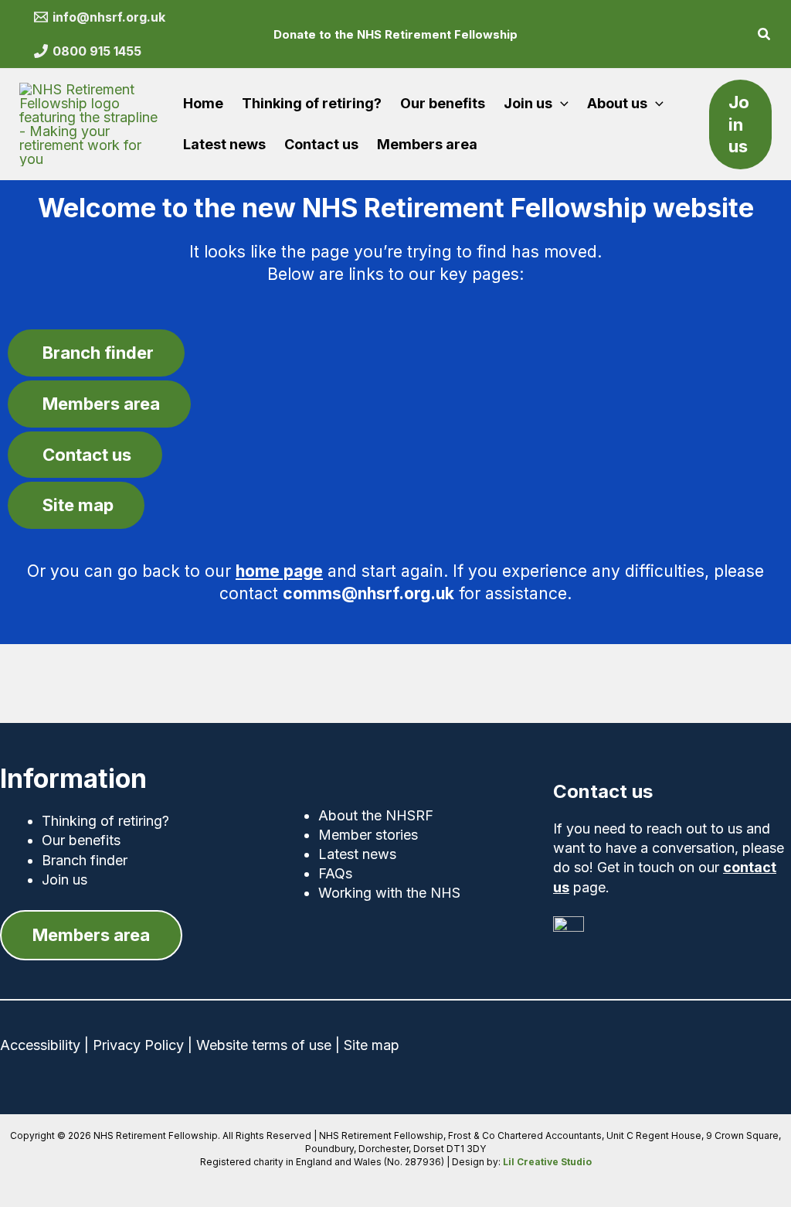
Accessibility (40, 1045)
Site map (371, 1045)
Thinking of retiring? (105, 821)
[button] (765, 36)
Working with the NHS (389, 893)
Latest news (357, 854)
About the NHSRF (375, 815)
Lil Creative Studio (547, 1162)
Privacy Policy (138, 1045)
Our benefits (81, 840)
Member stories (368, 835)
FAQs (335, 873)
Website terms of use (263, 1045)
